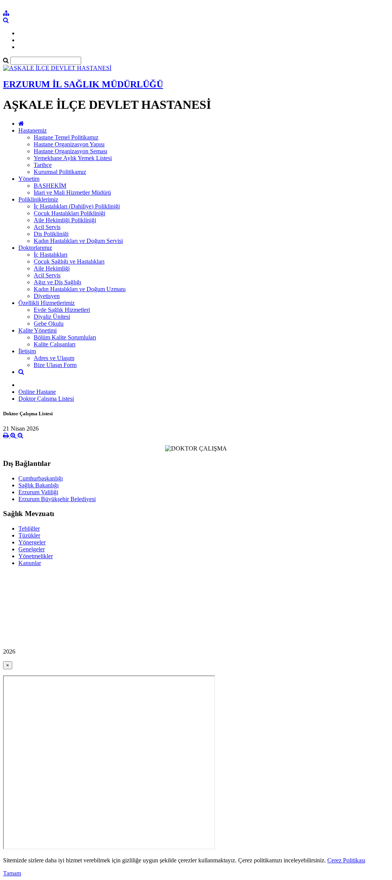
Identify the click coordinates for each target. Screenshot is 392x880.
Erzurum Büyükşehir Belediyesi (57, 499)
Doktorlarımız (35, 247)
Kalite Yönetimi (37, 330)
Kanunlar (29, 563)
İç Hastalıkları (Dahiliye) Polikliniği (77, 206)
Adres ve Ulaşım (54, 358)
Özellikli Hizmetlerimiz (46, 303)
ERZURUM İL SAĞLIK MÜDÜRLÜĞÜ (83, 84)
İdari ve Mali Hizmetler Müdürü (72, 192)
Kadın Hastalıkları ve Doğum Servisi (78, 241)
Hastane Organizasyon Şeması (70, 151)
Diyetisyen (47, 296)
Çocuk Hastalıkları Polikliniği (69, 213)
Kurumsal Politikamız (60, 172)
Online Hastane (37, 391)
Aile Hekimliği (52, 268)
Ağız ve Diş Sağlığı (57, 282)
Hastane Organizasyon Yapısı (69, 144)
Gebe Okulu (49, 323)
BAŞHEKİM (50, 185)
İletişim (27, 351)
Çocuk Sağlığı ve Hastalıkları (69, 261)
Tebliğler (29, 528)
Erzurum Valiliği (38, 492)
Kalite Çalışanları (54, 344)
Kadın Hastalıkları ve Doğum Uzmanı (80, 289)
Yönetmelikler (35, 556)
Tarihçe (43, 165)
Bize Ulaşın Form (55, 365)
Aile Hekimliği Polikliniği (65, 220)
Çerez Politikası (346, 860)
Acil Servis (47, 227)
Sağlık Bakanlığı (38, 485)
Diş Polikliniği (51, 234)
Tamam (12, 873)
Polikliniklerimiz (38, 199)
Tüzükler (29, 535)
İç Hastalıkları (50, 254)
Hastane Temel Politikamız (66, 137)
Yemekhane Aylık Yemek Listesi (73, 158)
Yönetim (28, 178)
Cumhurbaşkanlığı (40, 478)
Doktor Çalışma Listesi (46, 398)
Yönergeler (32, 542)
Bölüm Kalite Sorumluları (65, 337)
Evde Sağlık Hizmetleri (62, 309)
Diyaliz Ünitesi (52, 316)
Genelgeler (31, 549)
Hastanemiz (32, 130)
